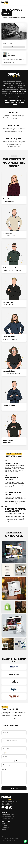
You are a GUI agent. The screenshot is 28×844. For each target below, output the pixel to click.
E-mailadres (5, 737)
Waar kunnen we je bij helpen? (10, 761)
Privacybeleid (16, 836)
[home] (4, 2)
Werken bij (4, 825)
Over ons (3, 823)
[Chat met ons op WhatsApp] (25, 841)
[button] (25, 2)
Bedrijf (3, 753)
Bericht (3, 769)
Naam (3, 729)
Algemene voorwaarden (7, 836)
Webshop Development (7, 816)
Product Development (7, 818)
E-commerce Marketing (7, 814)
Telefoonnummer (6, 745)
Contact (3, 829)
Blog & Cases (5, 827)
